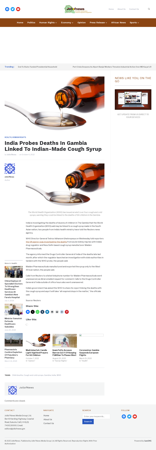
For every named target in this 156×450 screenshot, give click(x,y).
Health (8, 137)
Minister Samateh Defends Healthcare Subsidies (13, 322)
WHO (59, 375)
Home (111, 9)
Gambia (47, 375)
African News (118, 22)
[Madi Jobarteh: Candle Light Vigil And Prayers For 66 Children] (38, 341)
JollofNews (11, 154)
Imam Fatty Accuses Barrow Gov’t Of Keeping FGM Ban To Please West (64, 352)
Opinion (82, 22)
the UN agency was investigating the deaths (46, 242)
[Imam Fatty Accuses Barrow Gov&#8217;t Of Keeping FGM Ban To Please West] (65, 341)
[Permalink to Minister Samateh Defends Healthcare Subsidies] (14, 310)
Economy (66, 22)
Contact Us (134, 9)
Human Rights (47, 22)
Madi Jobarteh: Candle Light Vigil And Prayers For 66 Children (37, 352)
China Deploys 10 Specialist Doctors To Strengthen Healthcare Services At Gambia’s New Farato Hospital (14, 289)
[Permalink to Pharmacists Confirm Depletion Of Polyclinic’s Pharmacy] (14, 339)
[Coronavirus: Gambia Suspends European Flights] (91, 341)
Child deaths (17, 375)
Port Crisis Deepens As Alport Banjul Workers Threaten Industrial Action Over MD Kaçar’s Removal (107, 67)
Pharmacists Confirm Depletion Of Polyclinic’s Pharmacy (13, 353)
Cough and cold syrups (33, 375)
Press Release (97, 22)
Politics (31, 22)
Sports (133, 22)
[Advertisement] (78, 45)
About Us (121, 9)
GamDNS (147, 441)
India (54, 375)
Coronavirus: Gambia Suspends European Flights (89, 352)
